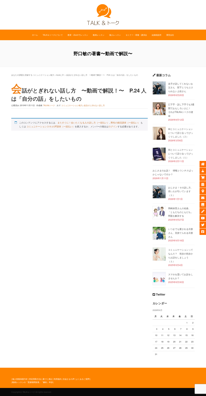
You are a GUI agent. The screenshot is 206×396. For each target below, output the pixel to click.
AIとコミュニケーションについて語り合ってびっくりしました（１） (180, 153)
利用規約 (57, 379)
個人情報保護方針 (20, 379)
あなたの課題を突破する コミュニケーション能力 (32, 74)
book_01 (60, 74)
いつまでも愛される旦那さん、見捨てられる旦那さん (180, 232)
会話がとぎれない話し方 (94, 105)
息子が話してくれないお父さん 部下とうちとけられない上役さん (180, 87)
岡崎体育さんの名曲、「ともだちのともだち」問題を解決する (180, 212)
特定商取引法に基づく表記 (40, 379)
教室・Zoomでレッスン (78, 34)
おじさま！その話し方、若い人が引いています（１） (180, 191)
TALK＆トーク (29, 392)
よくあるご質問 (82, 379)
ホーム (35, 34)
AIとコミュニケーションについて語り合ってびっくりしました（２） (180, 132)
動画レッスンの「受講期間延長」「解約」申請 (32, 382)
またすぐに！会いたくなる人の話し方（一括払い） (83, 122)
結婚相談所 (156, 34)
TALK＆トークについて (53, 34)
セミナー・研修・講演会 (136, 34)
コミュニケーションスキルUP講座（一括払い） (51, 126)
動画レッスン (98, 34)
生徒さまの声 (69, 379)
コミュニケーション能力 (72, 105)
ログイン (112, 126)
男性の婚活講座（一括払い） (125, 122)
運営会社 (170, 34)
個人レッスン (115, 34)
